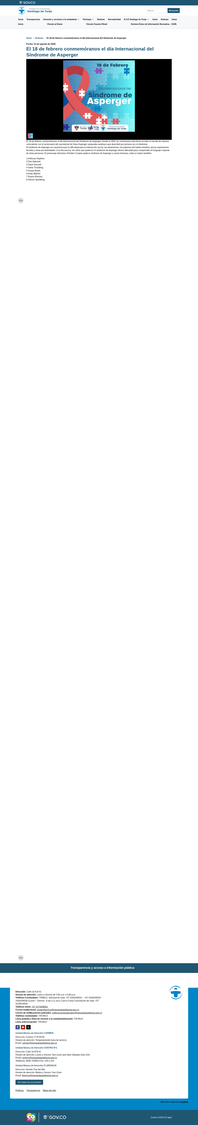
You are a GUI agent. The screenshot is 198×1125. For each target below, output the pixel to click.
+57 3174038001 (40, 1007)
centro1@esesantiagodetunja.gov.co (39, 1058)
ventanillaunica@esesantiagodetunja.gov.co (58, 1010)
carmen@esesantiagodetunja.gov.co (39, 1043)
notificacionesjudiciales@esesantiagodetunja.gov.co (77, 1013)
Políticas (19, 1090)
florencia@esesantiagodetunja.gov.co (40, 1075)
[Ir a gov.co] (27, 3)
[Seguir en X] (28, 1027)
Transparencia (33, 1090)
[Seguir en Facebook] (17, 1027)
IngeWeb (184, 1102)
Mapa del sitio (49, 1090)
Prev (21, 201)
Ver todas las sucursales (29, 1082)
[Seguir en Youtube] (23, 1027)
